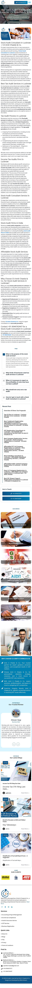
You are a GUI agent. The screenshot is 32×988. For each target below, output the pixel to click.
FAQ (3, 939)
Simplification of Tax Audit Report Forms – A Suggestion (15, 856)
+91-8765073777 (21, 2)
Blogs (3, 937)
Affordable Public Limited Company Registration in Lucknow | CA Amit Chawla (15, 465)
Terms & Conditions (7, 945)
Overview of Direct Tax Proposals (15, 410)
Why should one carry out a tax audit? (16, 390)
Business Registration (8, 926)
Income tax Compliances (9, 917)
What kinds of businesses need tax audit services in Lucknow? (17, 373)
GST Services (5, 923)
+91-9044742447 (16, 498)
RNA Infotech (23, 980)
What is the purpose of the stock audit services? (17, 355)
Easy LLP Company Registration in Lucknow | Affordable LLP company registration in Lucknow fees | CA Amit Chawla (16, 472)
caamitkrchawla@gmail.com (11, 966)
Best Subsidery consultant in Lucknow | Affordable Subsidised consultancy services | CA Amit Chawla (15, 458)
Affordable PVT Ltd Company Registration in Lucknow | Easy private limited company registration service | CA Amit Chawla (14, 449)
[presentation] (14, 745)
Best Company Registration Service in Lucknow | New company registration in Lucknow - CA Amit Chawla (15, 440)
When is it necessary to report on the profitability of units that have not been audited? (17, 382)
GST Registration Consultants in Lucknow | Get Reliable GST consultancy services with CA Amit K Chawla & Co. (16, 432)
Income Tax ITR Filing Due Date (11, 783)
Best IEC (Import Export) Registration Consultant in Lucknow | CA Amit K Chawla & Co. (16, 479)
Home (16, 15)
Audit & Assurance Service (9, 920)
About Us (4, 934)
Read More (24, 793)
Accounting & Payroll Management (12, 915)
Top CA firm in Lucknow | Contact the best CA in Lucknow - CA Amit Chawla (15, 416)
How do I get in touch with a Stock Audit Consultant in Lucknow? (17, 398)
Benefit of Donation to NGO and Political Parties (14, 820)
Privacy (4, 942)
